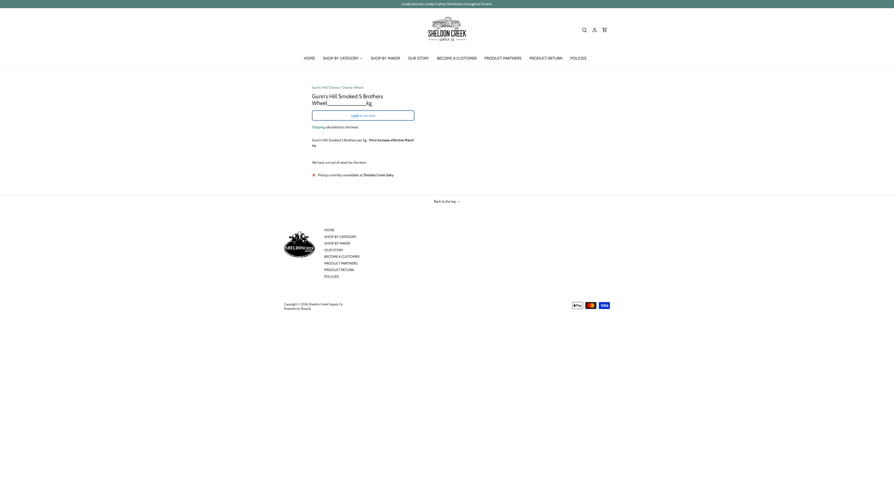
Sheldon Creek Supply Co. (326, 304)
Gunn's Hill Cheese (325, 87)
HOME (329, 230)
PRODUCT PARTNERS (341, 263)
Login (355, 115)
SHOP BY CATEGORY (340, 237)
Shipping (318, 127)
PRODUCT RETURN (339, 270)
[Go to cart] (605, 30)
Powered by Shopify (297, 308)
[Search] (584, 30)
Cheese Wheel (352, 87)
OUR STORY (333, 250)
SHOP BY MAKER (337, 243)
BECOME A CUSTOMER (341, 257)
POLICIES (331, 277)
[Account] (594, 30)
